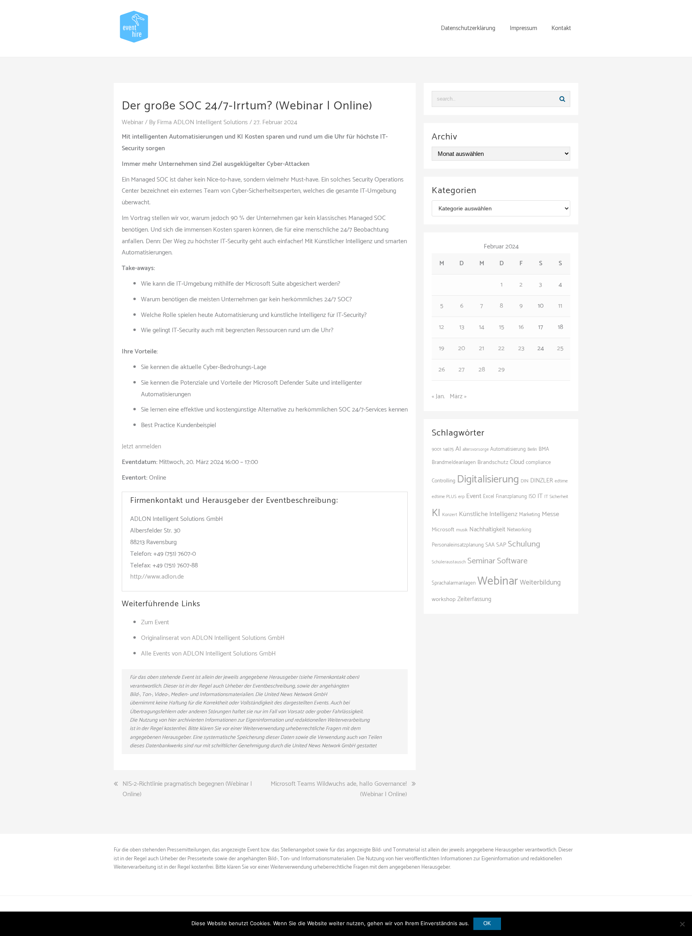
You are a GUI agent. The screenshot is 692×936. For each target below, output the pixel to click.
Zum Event (155, 622)
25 (560, 348)
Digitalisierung (488, 479)
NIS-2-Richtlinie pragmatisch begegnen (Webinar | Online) (187, 789)
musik (462, 530)
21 (481, 348)
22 (501, 348)
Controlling (443, 480)
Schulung (524, 544)
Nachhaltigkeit (487, 529)
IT (540, 496)
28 (482, 369)
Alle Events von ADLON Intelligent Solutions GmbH (208, 653)
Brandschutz (492, 462)
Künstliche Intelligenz (488, 514)
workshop (444, 599)
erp (461, 496)
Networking (519, 530)
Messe (550, 514)
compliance (538, 462)
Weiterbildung (540, 583)
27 (462, 369)
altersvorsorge (476, 449)
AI (458, 449)
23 (521, 348)
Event (473, 496)
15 (501, 327)
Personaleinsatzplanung (458, 545)
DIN (525, 481)
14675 (448, 449)
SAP (501, 545)
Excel (488, 496)
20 (461, 348)
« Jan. (438, 396)
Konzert (449, 514)
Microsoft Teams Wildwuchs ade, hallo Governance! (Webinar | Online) (339, 789)
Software (512, 561)
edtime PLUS (444, 496)
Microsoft (443, 530)
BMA (544, 449)
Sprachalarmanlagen (454, 583)
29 (501, 369)
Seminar (481, 561)
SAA (490, 545)
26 (442, 369)
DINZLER (541, 481)
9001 (436, 450)
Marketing (529, 514)
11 (560, 306)
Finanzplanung (511, 496)
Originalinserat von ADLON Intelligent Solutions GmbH (213, 638)
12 (441, 327)
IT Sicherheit (556, 496)
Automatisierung (508, 449)
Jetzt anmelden (141, 446)
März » (458, 396)
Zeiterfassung (474, 599)
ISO (532, 496)
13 (461, 327)
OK (487, 923)
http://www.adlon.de (157, 576)
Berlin (532, 449)
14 (481, 327)
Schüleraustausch (449, 562)
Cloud (517, 462)
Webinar (132, 122)
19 (441, 348)
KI (436, 513)
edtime (561, 481)
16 (521, 327)
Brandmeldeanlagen (454, 462)
